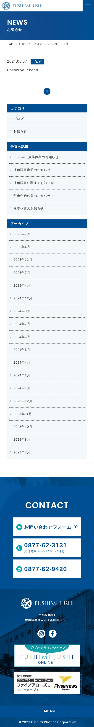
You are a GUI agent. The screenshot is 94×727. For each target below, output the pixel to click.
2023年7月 (21, 452)
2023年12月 (22, 401)
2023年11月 (22, 414)
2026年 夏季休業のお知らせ (36, 157)
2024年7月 (21, 324)
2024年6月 (21, 337)
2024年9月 (21, 311)
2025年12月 (22, 259)
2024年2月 (21, 375)
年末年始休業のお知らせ (32, 195)
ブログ (18, 118)
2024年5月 (21, 350)
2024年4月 (21, 362)
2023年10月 (22, 427)
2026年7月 (21, 234)
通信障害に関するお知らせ (33, 183)
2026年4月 (21, 247)
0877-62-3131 (45, 547)
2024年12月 (22, 298)
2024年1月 (21, 388)
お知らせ (20, 131)
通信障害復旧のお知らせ (32, 170)
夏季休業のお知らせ (28, 208)
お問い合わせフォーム (48, 527)
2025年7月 (21, 272)
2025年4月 (21, 285)
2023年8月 (21, 439)
